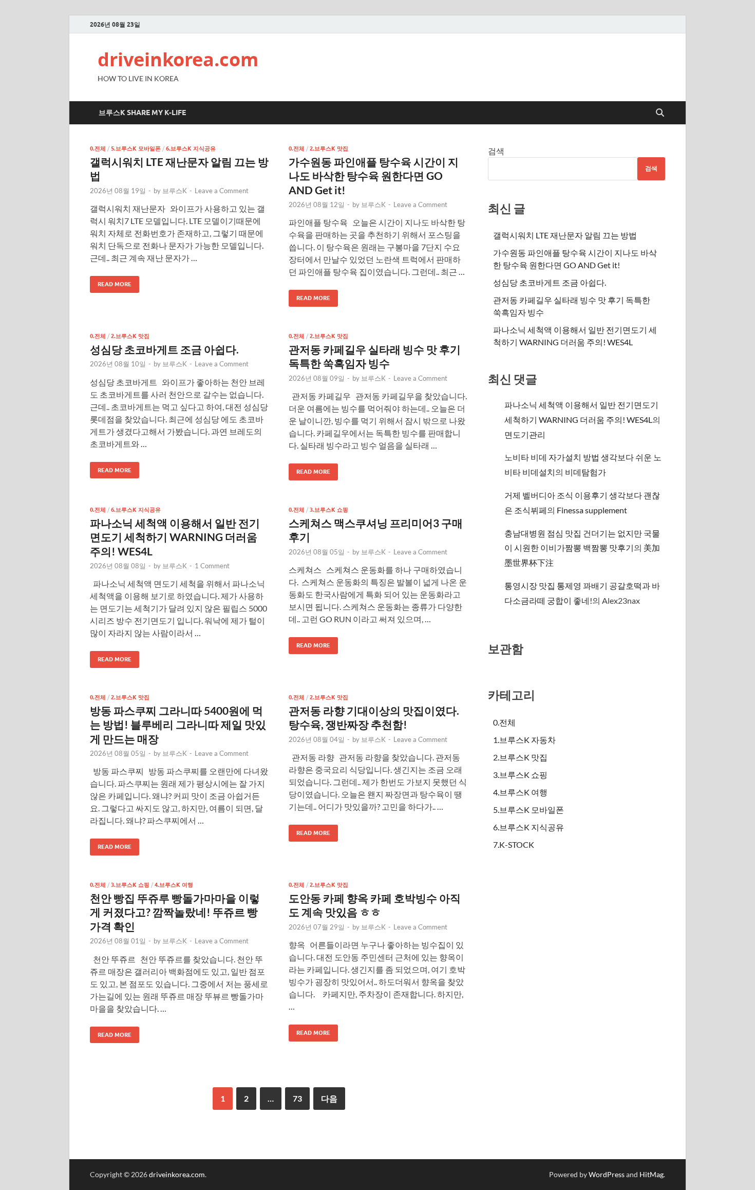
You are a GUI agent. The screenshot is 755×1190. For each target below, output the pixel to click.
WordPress (607, 1174)
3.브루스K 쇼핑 (329, 509)
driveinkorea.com (178, 59)
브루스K (174, 191)
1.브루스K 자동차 (524, 740)
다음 (329, 1098)
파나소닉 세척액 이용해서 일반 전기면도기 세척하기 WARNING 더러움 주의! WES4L (175, 536)
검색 (496, 151)
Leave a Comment (222, 191)
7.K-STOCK (513, 844)
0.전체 (98, 148)
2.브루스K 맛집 (329, 148)
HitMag (651, 1174)
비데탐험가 (585, 472)
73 (297, 1098)
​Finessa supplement (592, 510)
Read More (110, 282)
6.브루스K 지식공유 (191, 148)
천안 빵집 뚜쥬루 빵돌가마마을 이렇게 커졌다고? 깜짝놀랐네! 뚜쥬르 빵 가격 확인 (175, 912)
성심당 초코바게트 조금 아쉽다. (164, 349)
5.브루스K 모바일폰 (136, 148)
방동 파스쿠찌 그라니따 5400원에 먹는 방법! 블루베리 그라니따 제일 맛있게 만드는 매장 (178, 724)
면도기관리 (524, 434)
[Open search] (660, 113)
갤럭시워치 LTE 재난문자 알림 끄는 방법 (565, 235)
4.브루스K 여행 (174, 884)
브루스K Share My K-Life (142, 112)
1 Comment (212, 566)
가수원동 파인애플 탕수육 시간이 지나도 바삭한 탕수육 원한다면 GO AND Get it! (374, 175)
